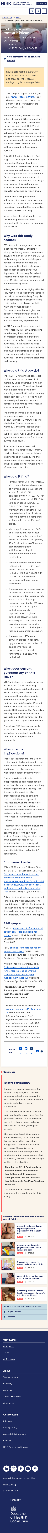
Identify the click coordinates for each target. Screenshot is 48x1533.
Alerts (6, 1353)
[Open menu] (44, 11)
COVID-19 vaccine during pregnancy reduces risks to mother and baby (29, 1247)
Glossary (11, 1317)
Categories (8, 1346)
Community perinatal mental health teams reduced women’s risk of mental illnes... (31, 1293)
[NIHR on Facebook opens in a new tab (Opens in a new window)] (21, 1468)
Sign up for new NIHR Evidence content (24, 1306)
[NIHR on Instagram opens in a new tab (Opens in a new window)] (35, 1468)
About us (7, 1390)
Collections (9, 1359)
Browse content (10, 1377)
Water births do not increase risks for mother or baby (30, 1277)
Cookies (7, 1441)
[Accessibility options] (31, 11)
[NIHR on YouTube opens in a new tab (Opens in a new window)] (28, 1468)
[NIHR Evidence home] (16, 3)
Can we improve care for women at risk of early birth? (30, 1263)
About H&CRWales (12, 1397)
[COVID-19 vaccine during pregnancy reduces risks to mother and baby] (8, 1249)
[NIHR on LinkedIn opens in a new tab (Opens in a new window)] (6, 1468)
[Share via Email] (37, 1051)
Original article (14, 1312)
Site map (7, 1421)
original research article (21, 97)
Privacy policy (10, 1427)
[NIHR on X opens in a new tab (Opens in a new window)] (13, 1468)
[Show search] (38, 11)
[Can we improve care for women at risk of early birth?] (8, 1264)
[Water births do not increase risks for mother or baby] (8, 1278)
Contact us (8, 1403)
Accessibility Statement (14, 1434)
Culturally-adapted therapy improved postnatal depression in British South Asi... (29, 1229)
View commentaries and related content (23, 59)
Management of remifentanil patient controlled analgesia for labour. (23, 931)
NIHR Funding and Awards (15, 1447)
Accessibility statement (14, 1478)
